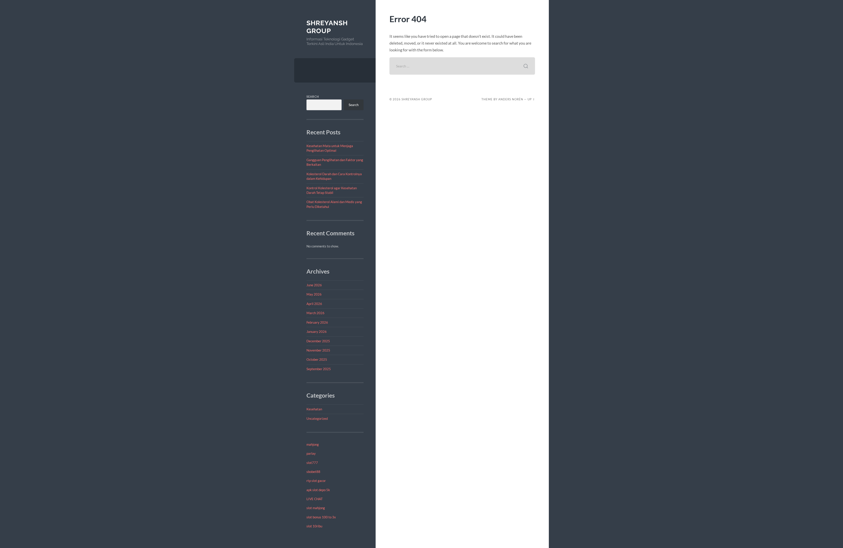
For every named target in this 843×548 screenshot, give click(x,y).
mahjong (312, 444)
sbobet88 (313, 472)
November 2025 (318, 350)
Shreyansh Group (327, 27)
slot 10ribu (314, 526)
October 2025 (316, 359)
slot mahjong (315, 508)
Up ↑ (531, 99)
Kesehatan (314, 409)
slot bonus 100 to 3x (321, 517)
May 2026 (314, 294)
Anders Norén (510, 99)
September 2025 (318, 369)
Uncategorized (317, 418)
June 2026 (314, 285)
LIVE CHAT (314, 499)
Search (312, 96)
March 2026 (315, 313)
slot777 (312, 463)
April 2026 (314, 304)
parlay (311, 453)
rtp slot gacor (316, 481)
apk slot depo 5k (318, 490)
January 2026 (316, 331)
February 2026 (317, 322)
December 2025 (318, 341)
